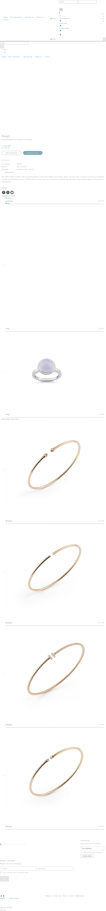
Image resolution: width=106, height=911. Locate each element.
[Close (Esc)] (10, 907)
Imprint (2, 898)
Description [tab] (9, 172)
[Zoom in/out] (1, 907)
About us (65, 896)
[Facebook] (1, 896)
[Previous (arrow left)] (1, 910)
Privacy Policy (14, 898)
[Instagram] (3, 896)
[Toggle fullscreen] (4, 907)
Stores (72, 896)
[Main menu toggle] (104, 39)
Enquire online (32, 153)
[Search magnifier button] (61, 10)
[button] (22, 17)
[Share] (7, 907)
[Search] (2, 47)
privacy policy (23, 872)
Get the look (57, 896)
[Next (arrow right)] (4, 910)
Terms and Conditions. (96, 852)
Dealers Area (79, 896)
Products (48, 896)
